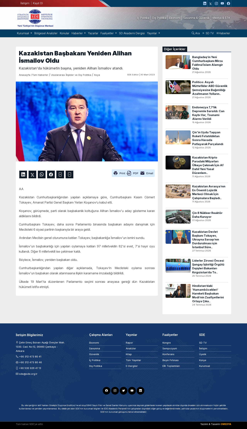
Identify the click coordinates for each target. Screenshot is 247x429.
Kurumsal (204, 366)
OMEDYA (226, 424)
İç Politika (94, 360)
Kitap (129, 354)
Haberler (224, 33)
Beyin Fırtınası (170, 360)
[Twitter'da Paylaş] (32, 174)
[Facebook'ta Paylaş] (51, 174)
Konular (64, 33)
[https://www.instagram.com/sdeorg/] (216, 3)
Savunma (94, 348)
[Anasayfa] (35, 18)
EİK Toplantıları (171, 366)
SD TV (209, 33)
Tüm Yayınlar (133, 360)
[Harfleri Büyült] (60, 174)
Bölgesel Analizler (46, 33)
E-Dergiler (132, 366)
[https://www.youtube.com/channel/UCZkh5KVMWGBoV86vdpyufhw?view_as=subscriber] (222, 3)
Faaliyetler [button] (107, 33)
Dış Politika (95, 366)
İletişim (24, 3)
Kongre (166, 342)
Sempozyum (169, 348)
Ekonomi (94, 342)
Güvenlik (94, 354)
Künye (202, 360)
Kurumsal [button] (23, 33)
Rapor (129, 342)
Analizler (131, 348)
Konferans (168, 354)
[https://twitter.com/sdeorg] (210, 3)
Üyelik (202, 354)
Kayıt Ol (38, 3)
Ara (197, 33)
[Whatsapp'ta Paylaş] (42, 174)
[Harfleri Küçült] (69, 174)
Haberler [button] (78, 33)
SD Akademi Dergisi (132, 33)
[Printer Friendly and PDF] (133, 173)
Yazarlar (93, 33)
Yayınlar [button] (152, 33)
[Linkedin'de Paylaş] (23, 174)
